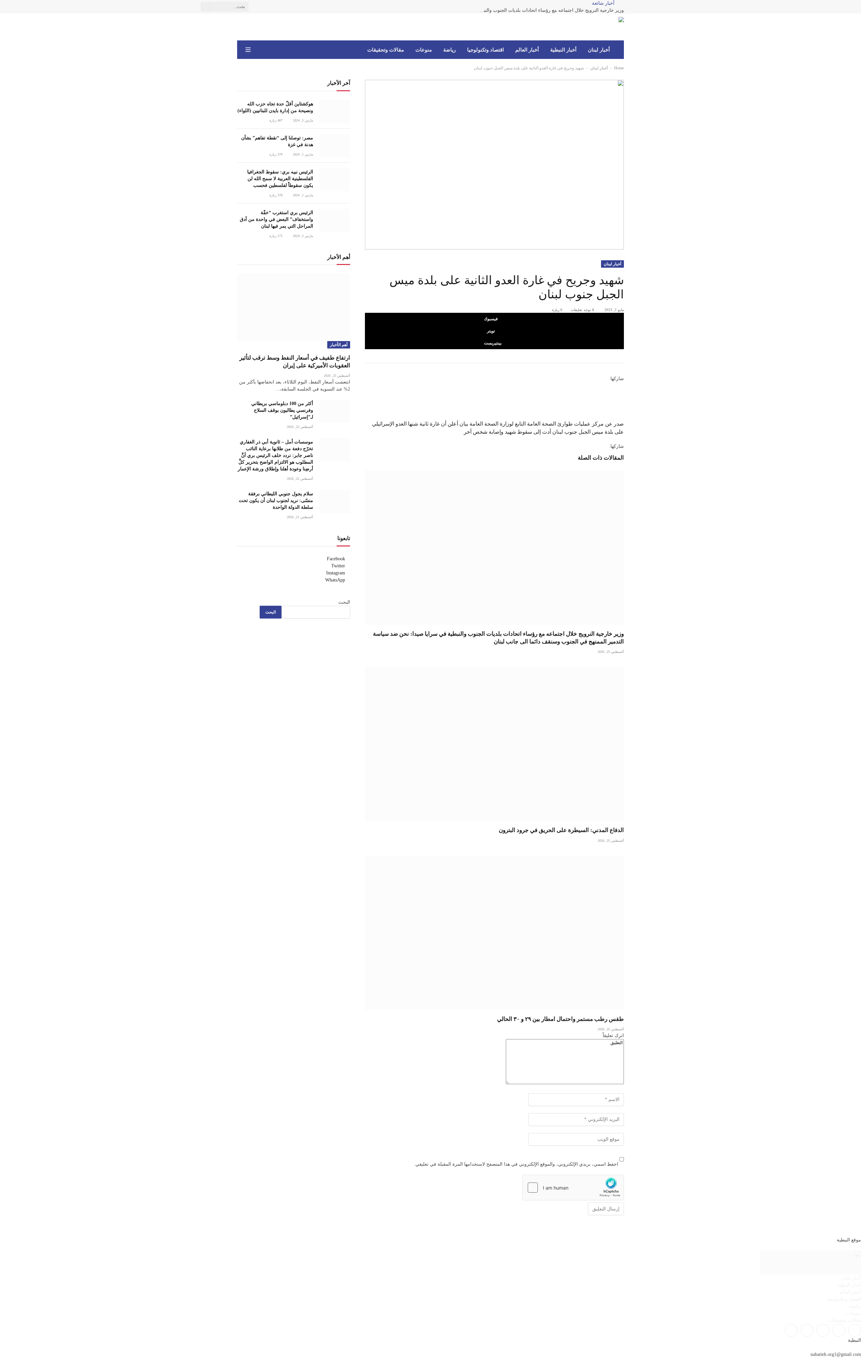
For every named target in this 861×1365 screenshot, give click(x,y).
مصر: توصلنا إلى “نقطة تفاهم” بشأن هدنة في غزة (277, 141)
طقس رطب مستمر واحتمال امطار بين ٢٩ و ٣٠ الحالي (560, 1019)
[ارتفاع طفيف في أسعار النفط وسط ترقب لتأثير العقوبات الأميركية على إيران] (293, 307)
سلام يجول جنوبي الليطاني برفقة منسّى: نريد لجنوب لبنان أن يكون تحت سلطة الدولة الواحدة (276, 500)
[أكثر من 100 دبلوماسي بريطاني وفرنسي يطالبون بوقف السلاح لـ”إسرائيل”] (334, 411)
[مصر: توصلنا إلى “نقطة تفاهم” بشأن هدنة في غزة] (334, 145)
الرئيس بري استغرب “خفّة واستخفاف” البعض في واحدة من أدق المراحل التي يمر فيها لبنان (276, 219)
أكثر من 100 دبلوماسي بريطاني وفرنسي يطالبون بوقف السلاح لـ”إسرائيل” (282, 410)
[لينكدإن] (622, 401)
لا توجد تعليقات (582, 310)
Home (619, 68)
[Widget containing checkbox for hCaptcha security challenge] (573, 1187)
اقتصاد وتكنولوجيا (485, 50)
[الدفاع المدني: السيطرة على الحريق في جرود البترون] (494, 744)
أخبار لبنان (599, 50)
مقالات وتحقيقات (385, 50)
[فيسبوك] (622, 386)
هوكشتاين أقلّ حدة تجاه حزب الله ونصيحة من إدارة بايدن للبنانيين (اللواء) (275, 107)
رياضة (449, 50)
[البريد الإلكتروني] (622, 416)
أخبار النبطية (563, 50)
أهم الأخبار (338, 344)
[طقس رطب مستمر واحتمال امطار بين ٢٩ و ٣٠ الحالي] (494, 933)
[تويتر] (622, 393)
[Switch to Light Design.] (258, 50)
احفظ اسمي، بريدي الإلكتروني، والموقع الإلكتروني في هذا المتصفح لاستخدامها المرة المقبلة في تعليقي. (516, 1164)
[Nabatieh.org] (614, 26)
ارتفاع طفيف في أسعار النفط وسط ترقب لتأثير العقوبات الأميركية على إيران (294, 362)
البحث (344, 602)
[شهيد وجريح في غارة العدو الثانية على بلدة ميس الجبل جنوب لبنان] (494, 164)
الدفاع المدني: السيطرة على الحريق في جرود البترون (561, 830)
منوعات (423, 50)
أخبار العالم (527, 50)
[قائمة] (248, 49)
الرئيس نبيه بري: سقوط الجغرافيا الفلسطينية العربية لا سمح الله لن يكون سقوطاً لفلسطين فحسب (280, 178)
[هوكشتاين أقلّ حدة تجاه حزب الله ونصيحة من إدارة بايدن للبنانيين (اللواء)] (334, 111)
